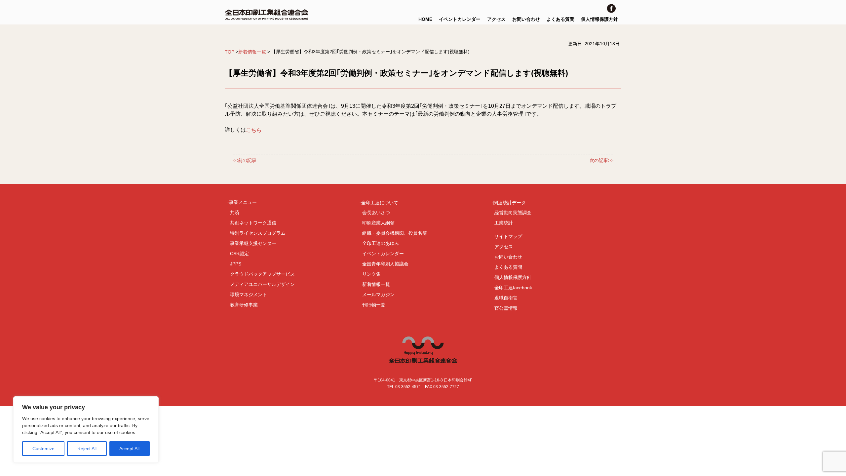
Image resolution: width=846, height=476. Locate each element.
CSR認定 (239, 253)
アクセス (496, 19)
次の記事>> (601, 160)
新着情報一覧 (252, 52)
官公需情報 (506, 308)
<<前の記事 (244, 160)
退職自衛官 (506, 297)
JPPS (235, 263)
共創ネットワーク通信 (253, 222)
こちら (254, 130)
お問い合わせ (526, 19)
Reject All (86, 448)
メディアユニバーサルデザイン (262, 284)
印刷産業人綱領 (378, 222)
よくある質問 (560, 19)
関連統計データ (509, 202)
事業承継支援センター (253, 243)
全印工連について (379, 202)
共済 (234, 212)
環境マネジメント (248, 294)
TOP (229, 52)
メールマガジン (378, 294)
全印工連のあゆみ (380, 243)
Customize (43, 448)
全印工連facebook (513, 287)
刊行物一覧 (373, 304)
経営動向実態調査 (512, 212)
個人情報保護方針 (599, 19)
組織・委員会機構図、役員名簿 (394, 233)
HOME (425, 19)
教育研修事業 (244, 304)
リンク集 (371, 274)
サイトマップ (508, 236)
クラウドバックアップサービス (262, 274)
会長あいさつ (376, 212)
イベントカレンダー (460, 19)
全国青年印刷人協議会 (385, 263)
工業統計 (503, 222)
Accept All (129, 448)
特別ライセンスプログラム (258, 233)
